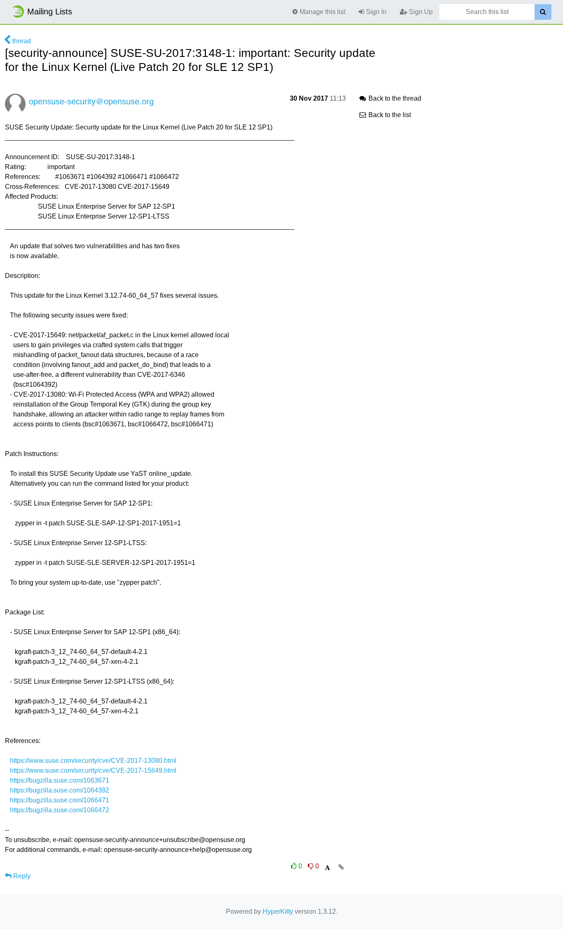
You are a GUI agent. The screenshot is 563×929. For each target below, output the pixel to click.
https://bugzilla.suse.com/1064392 (59, 790)
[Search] (543, 12)
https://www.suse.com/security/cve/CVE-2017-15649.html (93, 770)
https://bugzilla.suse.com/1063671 (59, 780)
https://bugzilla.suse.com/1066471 (59, 800)
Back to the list (389, 114)
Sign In (375, 11)
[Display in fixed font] (327, 867)
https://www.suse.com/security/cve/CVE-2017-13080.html (93, 760)
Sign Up (420, 11)
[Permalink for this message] (341, 867)
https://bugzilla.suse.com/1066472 (59, 810)
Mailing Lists (49, 11)
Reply (21, 876)
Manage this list (321, 11)
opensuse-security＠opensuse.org (91, 101)
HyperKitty (278, 911)
